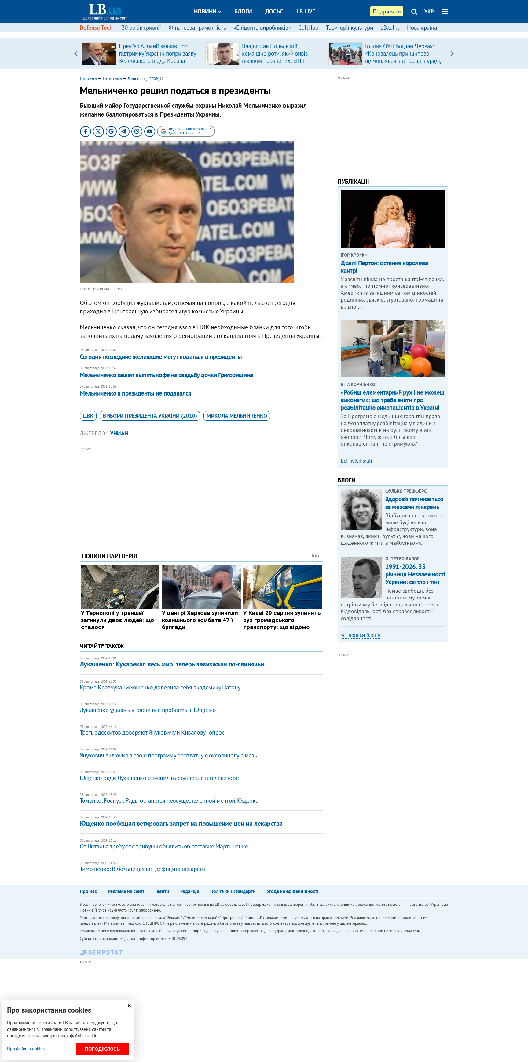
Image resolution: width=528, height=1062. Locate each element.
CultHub (308, 27)
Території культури (349, 27)
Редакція (189, 891)
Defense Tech (96, 27)
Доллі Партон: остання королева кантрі (384, 267)
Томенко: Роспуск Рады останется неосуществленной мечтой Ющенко (169, 800)
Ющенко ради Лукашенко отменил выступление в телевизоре (159, 778)
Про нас (88, 891)
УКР (429, 11)
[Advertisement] (201, 495)
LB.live (305, 11)
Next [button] (452, 53)
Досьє (274, 11)
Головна (88, 78)
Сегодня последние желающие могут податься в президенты (161, 356)
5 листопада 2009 (143, 78)
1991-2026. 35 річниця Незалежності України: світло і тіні (415, 574)
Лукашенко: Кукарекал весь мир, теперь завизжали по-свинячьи (172, 664)
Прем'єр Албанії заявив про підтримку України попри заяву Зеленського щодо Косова (157, 53)
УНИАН (119, 433)
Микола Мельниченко (237, 415)
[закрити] (129, 1005)
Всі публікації (356, 460)
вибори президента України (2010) (150, 415)
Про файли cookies (26, 1049)
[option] (141, 53)
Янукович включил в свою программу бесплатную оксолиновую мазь (168, 755)
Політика (112, 78)
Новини (205, 11)
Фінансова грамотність (197, 27)
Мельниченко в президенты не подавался (136, 393)
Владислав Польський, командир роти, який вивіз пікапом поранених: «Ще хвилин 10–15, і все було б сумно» (276, 60)
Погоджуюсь (102, 1049)
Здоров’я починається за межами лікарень (414, 503)
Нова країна (422, 27)
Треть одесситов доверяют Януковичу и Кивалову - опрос (152, 732)
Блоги (243, 11)
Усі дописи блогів (360, 635)
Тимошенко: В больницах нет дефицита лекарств (142, 869)
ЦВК (88, 415)
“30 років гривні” (140, 27)
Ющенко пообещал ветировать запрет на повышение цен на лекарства (181, 823)
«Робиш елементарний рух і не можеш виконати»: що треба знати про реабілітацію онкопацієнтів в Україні (393, 400)
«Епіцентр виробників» (262, 27)
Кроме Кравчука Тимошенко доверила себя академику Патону (160, 687)
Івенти (162, 891)
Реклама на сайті (126, 891)
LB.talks (390, 27)
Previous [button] (76, 53)
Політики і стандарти (233, 891)
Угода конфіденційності (292, 891)
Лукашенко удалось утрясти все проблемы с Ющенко (148, 710)
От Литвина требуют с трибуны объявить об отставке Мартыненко (164, 846)
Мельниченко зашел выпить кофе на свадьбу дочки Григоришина (166, 375)
